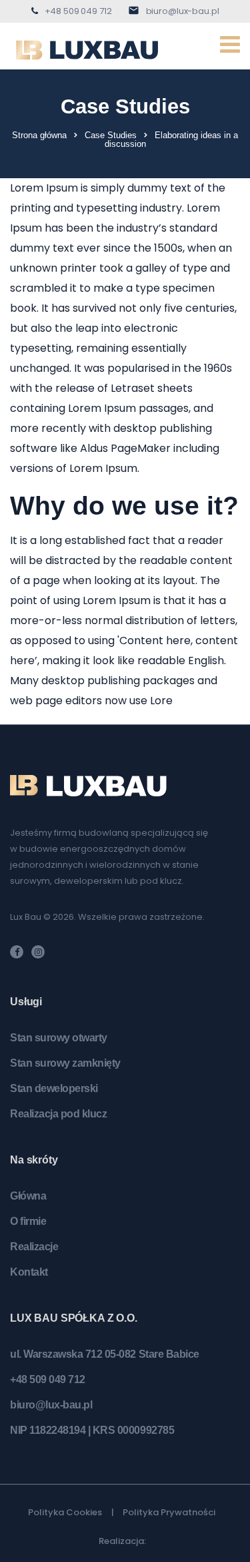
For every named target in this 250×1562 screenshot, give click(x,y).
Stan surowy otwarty (58, 1037)
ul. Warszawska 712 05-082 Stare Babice (104, 1354)
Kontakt (29, 1272)
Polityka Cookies (65, 1512)
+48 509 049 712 (78, 11)
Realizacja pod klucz (58, 1113)
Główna (28, 1196)
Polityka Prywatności (169, 1512)
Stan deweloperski (54, 1088)
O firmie (28, 1221)
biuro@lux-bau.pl (182, 11)
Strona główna (39, 135)
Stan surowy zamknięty (65, 1063)
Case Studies (111, 135)
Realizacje (34, 1246)
